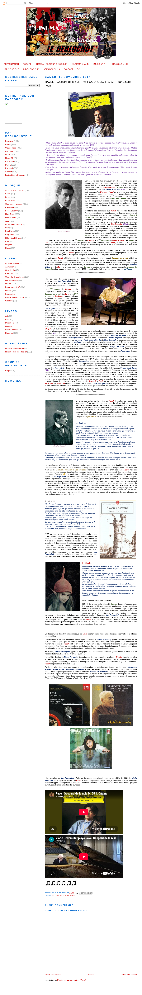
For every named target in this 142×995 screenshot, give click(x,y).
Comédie (9, 273)
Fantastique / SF (12, 287)
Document (9, 323)
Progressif (9, 234)
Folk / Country (11, 211)
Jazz (7, 221)
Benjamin (9, 141)
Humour (8, 326)
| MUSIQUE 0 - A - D (80, 64)
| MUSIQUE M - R (120, 64)
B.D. (7, 319)
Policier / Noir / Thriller (15, 297)
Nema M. (9, 158)
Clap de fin (10, 270)
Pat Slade (9, 161)
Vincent (8, 172)
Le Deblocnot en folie (14, 348)
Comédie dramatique (14, 277)
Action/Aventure (12, 263)
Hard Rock (10, 214)
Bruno (8, 144)
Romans (9, 333)
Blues (7, 197)
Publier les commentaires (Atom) (71, 980)
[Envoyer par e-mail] (80, 893)
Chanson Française (13, 204)
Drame (8, 284)
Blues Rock (10, 200)
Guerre (8, 290)
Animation (9, 267)
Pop (7, 228)
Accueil (91, 974)
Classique (57, 896)
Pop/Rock (9, 231)
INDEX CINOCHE (31, 69)
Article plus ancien (129, 974)
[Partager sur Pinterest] (91, 893)
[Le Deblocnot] (13, 123)
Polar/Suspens (11, 329)
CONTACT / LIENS (72, 69)
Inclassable (10, 294)
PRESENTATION (11, 64)
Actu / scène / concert (14, 190)
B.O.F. (8, 194)
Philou (8, 165)
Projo (7, 370)
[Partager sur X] (85, 893)
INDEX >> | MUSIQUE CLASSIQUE (51, 64)
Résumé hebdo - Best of (16, 352)
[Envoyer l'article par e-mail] (76, 893)
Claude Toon (69, 896)
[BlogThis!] (83, 893)
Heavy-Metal (10, 217)
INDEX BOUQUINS (51, 69)
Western (9, 301)
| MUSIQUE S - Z (11, 69)
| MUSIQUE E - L (100, 64)
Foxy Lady (9, 151)
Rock (7, 248)
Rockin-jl (9, 168)
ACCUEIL (27, 64)
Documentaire (11, 280)
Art (6, 316)
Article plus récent (53, 974)
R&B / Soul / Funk (13, 238)
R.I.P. (7, 241)
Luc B (7, 154)
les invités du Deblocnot (15, 175)
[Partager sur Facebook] (88, 893)
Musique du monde (13, 224)
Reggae (8, 245)
